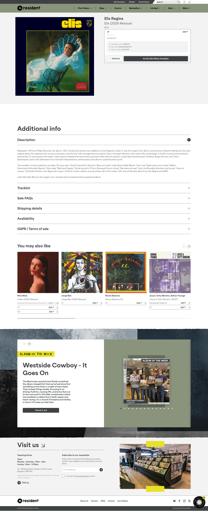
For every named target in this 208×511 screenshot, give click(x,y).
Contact (94, 501)
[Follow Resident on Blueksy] (174, 501)
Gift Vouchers (119, 2)
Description (26, 140)
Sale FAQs (25, 198)
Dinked (132, 2)
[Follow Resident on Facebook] (179, 501)
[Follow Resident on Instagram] (184, 501)
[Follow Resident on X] (189, 501)
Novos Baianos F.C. (114, 299)
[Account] (184, 2)
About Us (84, 501)
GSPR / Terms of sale (33, 229)
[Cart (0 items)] (189, 2)
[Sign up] (101, 469)
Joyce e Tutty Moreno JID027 (163, 299)
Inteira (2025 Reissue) (27, 299)
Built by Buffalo (186, 508)
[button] (38, 307)
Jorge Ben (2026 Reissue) (73, 299)
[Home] (28, 8)
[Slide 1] (46, 318)
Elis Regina (113, 19)
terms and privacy (82, 476)
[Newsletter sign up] (199, 502)
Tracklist (23, 188)
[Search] (178, 2)
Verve (106, 27)
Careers (111, 501)
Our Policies (122, 501)
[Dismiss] (203, 497)
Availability (25, 218)
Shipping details (29, 208)
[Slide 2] (104, 318)
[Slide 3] (162, 318)
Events (118, 8)
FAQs (103, 501)
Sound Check (144, 2)
